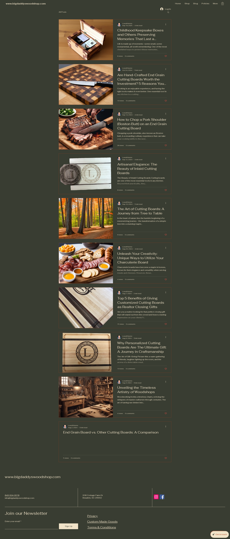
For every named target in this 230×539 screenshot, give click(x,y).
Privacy (92, 516)
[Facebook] (162, 497)
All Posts (62, 12)
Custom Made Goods (102, 521)
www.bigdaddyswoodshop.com (26, 3)
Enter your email (12, 521)
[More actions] (166, 24)
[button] (205, 3)
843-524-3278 (12, 495)
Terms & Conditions (101, 527)
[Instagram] (156, 497)
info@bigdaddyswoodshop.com (19, 498)
